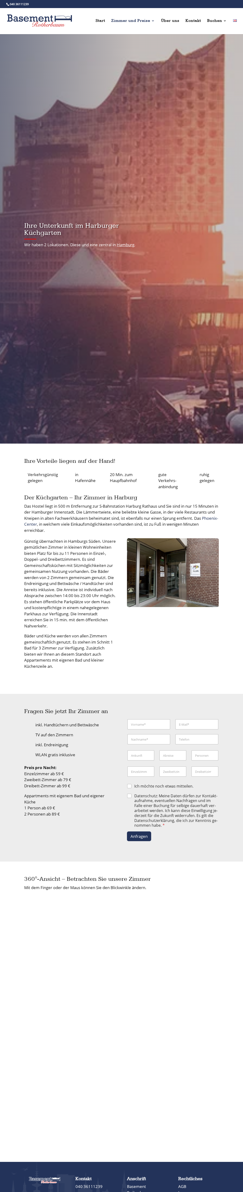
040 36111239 (19, 4)
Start (100, 21)
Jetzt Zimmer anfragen (183, 227)
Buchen (214, 21)
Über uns (170, 21)
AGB (182, 1186)
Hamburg (125, 244)
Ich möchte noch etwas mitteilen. (163, 786)
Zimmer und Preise (130, 21)
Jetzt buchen (183, 242)
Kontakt (193, 21)
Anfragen (139, 836)
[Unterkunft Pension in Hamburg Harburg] (173, 605)
